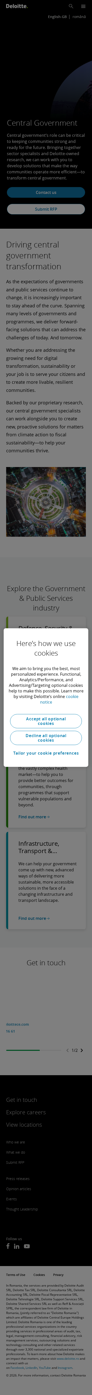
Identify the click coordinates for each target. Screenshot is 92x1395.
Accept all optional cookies (46, 721)
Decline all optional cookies (46, 738)
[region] (46, 697)
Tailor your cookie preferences (46, 753)
